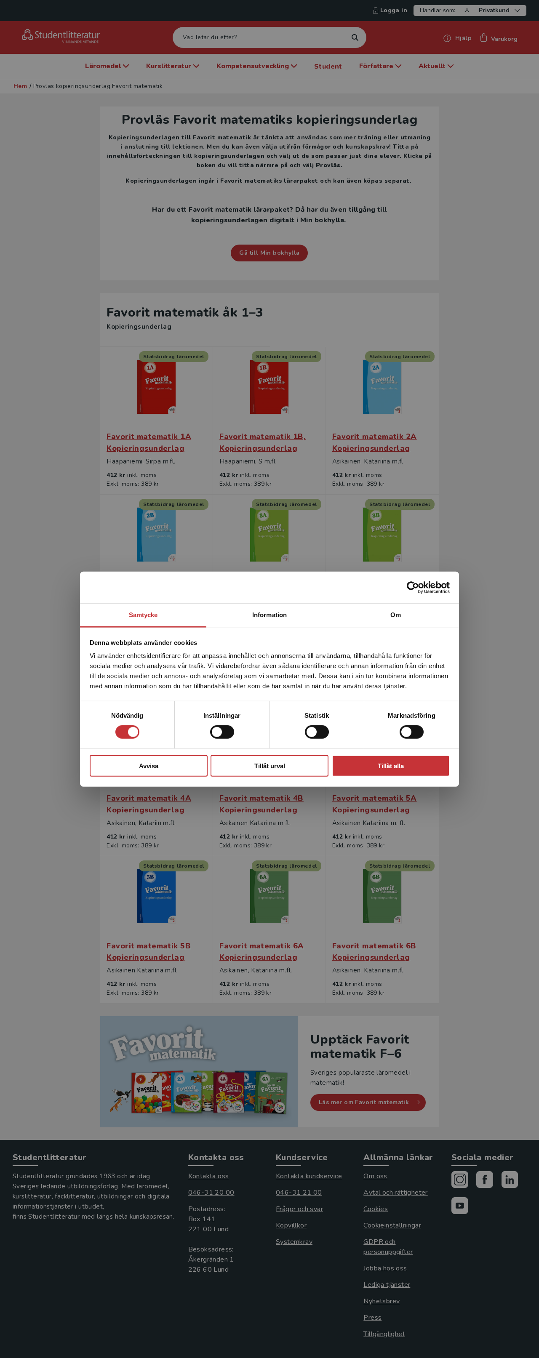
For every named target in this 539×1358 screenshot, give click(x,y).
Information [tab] (269, 614)
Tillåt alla (391, 766)
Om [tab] (395, 614)
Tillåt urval (269, 766)
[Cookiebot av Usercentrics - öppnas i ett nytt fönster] (413, 587)
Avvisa (148, 766)
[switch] (222, 732)
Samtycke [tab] (143, 614)
